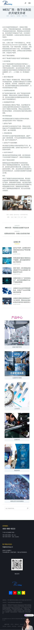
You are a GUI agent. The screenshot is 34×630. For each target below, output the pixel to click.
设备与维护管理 (17, 347)
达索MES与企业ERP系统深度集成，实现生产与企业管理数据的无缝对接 (21, 290)
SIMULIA (17, 624)
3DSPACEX (20, 626)
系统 (25, 217)
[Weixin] (19, 593)
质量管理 (17, 439)
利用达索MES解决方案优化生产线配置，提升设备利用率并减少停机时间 (22, 260)
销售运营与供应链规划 (17, 501)
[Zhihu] (10, 593)
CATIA (11, 624)
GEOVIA (4, 626)
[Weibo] (15, 593)
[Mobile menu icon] (30, 3)
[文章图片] (7, 250)
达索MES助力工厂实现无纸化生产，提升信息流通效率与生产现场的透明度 (22, 280)
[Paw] (23, 593)
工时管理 (17, 409)
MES (12, 217)
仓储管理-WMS (17, 378)
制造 (15, 217)
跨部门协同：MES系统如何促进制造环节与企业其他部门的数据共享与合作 (22, 270)
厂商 (19, 217)
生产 (22, 217)
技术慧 (5, 197)
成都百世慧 (6, 624)
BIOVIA (9, 626)
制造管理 (17, 470)
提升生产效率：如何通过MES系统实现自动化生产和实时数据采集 (22, 250)
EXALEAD (14, 626)
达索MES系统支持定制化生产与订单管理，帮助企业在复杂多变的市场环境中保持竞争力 (22, 300)
